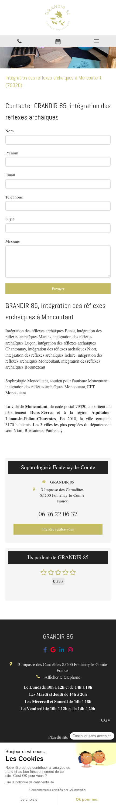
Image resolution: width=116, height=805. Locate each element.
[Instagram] (70, 651)
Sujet (9, 218)
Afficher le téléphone (62, 677)
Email (10, 174)
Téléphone (14, 197)
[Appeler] (19, 41)
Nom (9, 130)
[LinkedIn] (61, 651)
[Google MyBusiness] (53, 651)
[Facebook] (45, 651)
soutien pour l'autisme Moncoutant (79, 380)
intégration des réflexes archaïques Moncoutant (54, 358)
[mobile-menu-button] (96, 41)
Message (12, 241)
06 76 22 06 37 (58, 513)
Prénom (11, 152)
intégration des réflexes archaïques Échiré (40, 355)
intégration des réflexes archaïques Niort (62, 349)
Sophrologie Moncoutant (26, 380)
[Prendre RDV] (58, 41)
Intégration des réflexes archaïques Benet (40, 330)
